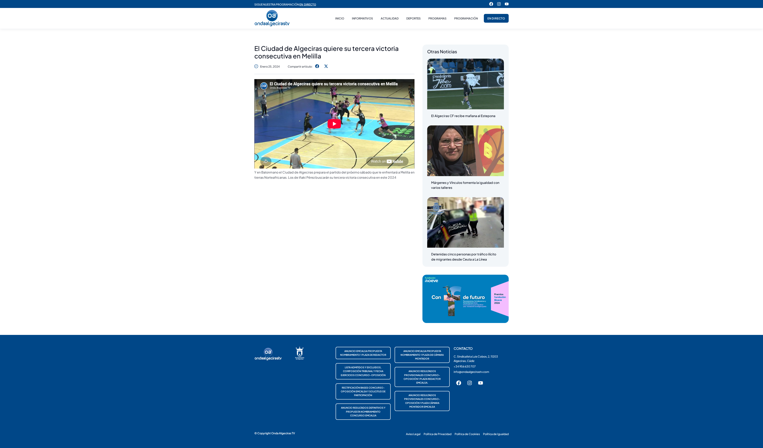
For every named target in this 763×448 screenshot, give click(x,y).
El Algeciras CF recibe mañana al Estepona (463, 116)
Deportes (413, 18)
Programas (437, 18)
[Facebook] (491, 4)
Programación (466, 18)
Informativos (362, 18)
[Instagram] (499, 4)
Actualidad (390, 18)
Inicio (339, 18)
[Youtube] (507, 4)
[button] (317, 66)
